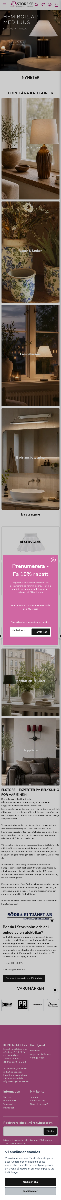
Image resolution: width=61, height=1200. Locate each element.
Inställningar (30, 1191)
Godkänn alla (30, 1182)
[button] (53, 560)
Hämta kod (40, 632)
